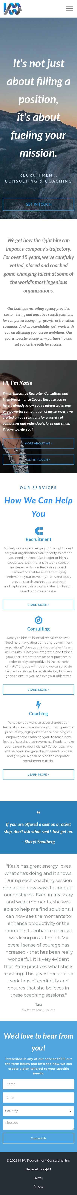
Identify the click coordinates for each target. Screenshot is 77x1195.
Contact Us (38, 1138)
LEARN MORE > (38, 604)
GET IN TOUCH (38, 204)
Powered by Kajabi (38, 1169)
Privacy (38, 1186)
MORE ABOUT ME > (38, 443)
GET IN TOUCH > (38, 459)
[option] (38, 937)
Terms (39, 1178)
